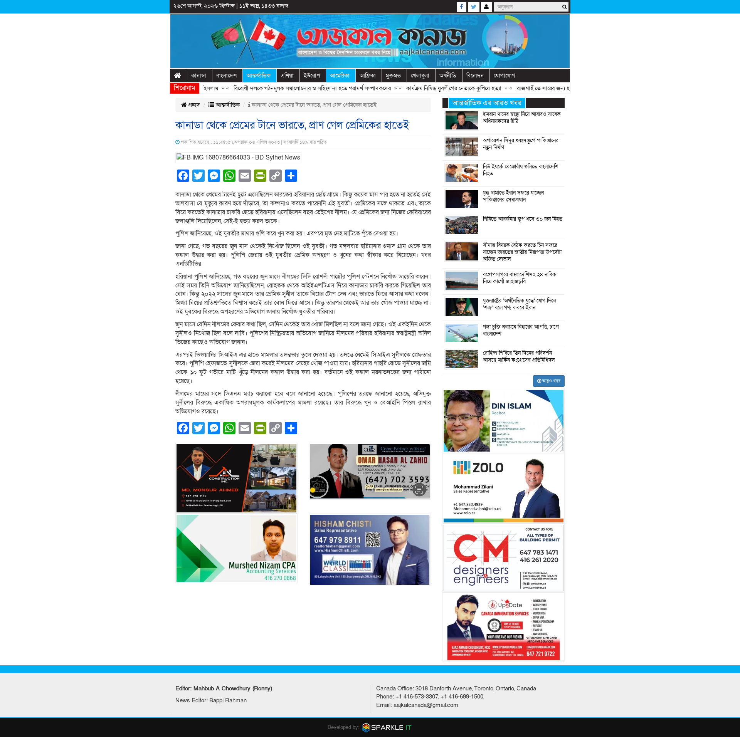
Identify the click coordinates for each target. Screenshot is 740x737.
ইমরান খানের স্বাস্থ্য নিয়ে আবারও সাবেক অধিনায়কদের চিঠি (522, 118)
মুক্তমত (393, 75)
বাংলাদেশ (226, 75)
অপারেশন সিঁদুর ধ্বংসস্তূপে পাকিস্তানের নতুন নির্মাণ (520, 144)
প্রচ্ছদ (193, 105)
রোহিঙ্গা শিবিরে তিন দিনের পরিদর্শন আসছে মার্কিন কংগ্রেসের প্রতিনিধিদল (519, 357)
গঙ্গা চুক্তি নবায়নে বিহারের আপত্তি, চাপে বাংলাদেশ (521, 330)
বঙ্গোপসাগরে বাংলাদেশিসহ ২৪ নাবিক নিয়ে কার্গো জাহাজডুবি (519, 278)
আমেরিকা (340, 75)
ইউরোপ (312, 75)
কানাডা (198, 75)
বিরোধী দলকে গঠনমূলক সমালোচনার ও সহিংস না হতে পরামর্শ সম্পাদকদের (293, 88)
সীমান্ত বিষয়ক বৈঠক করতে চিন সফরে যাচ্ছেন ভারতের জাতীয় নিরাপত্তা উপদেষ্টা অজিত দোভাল (522, 252)
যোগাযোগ (504, 75)
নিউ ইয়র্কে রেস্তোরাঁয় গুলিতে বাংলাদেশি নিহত (520, 170)
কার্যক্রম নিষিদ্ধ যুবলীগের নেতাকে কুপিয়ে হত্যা (434, 88)
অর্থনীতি (447, 75)
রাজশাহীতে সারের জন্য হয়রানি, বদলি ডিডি (542, 88)
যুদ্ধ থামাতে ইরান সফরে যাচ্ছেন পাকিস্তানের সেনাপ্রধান (513, 196)
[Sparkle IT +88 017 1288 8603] (387, 727)
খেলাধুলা (420, 75)
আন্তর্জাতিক (259, 75)
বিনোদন (475, 75)
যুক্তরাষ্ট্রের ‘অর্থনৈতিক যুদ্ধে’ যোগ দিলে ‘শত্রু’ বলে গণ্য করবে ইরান (519, 304)
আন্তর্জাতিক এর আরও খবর (486, 103)
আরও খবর (550, 381)
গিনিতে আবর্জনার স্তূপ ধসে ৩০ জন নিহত (522, 219)
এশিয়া (287, 75)
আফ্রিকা (368, 75)
